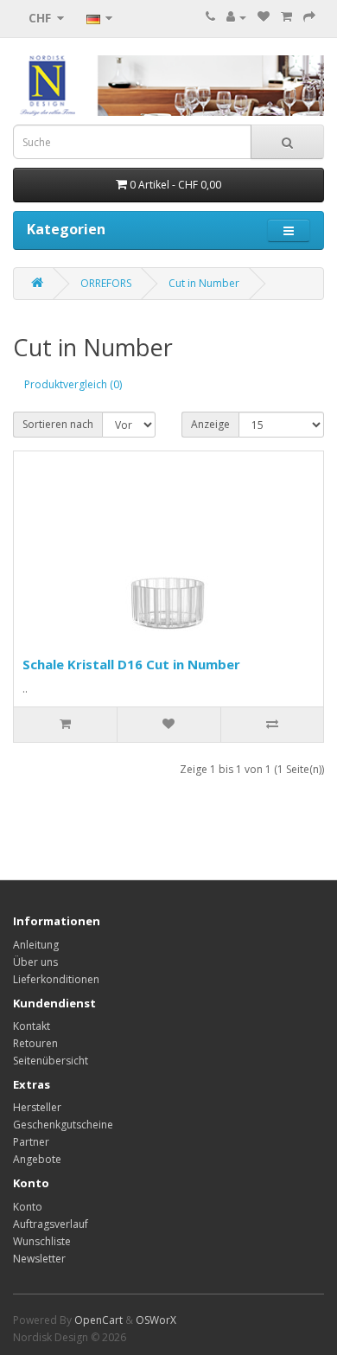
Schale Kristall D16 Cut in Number (131, 664)
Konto (27, 1206)
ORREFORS (105, 283)
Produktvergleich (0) (73, 384)
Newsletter (39, 1258)
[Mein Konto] (236, 17)
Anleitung (36, 944)
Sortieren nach (57, 424)
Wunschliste (42, 1241)
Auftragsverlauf (50, 1224)
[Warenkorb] (286, 17)
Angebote (37, 1159)
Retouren (35, 1043)
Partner (31, 1141)
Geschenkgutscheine (63, 1124)
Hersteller (37, 1107)
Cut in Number (203, 283)
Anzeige (210, 424)
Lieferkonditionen (56, 979)
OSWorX (156, 1320)
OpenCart (98, 1320)
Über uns (35, 962)
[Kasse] (309, 17)
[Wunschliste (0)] (264, 17)
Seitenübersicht (50, 1060)
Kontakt (31, 1026)
